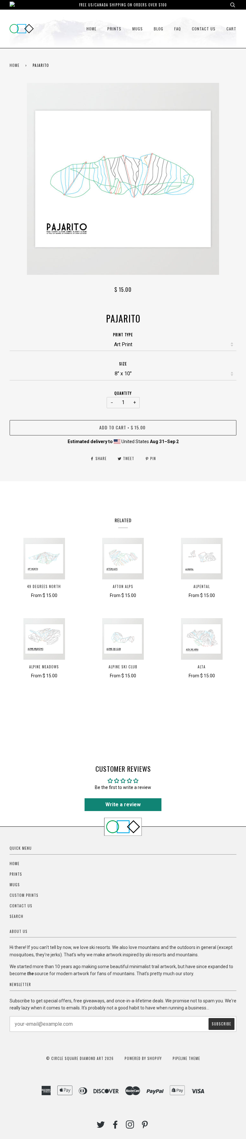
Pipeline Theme (186, 1058)
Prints (114, 29)
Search (16, 916)
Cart (231, 29)
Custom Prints (24, 895)
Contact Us (204, 29)
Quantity (123, 393)
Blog (158, 29)
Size (123, 363)
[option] (123, 179)
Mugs (137, 29)
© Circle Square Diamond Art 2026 (80, 1058)
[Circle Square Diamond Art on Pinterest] (145, 1126)
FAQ (177, 29)
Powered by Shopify (143, 1058)
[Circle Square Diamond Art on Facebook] (115, 1126)
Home (91, 29)
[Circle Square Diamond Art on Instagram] (130, 1126)
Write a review (123, 804)
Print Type (123, 334)
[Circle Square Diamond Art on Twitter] (101, 1126)
